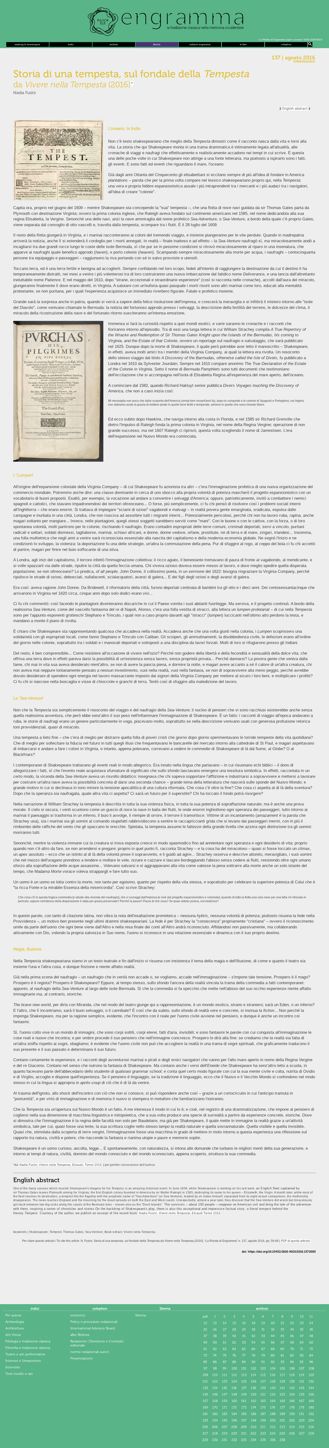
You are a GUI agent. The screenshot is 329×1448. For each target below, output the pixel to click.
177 (282, 1407)
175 (263, 1407)
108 (311, 1368)
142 (292, 1388)
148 (234, 1394)
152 (273, 1394)
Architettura (14, 1328)
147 (224, 1394)
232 (234, 1440)
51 (224, 1342)
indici (70, 44)
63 (224, 1349)
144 (311, 1388)
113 (243, 1375)
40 (234, 1336)
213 (282, 1427)
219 (224, 1433)
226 (292, 1433)
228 (311, 1433)
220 (234, 1433)
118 (292, 1375)
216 (311, 1427)
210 (253, 1427)
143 (301, 1388)
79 (263, 1355)
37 (205, 1336)
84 (311, 1355)
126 (253, 1381)
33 (282, 1329)
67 (263, 1349)
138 (253, 1388)
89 (244, 1362)
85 (205, 1362)
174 (253, 1407)
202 (292, 1420)
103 (263, 1368)
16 (244, 1323)
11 (311, 1316)
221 (244, 1433)
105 (282, 1368)
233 (243, 1440)
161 (243, 1401)
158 (215, 1401)
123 (224, 1381)
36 (311, 1329)
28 (234, 1329)
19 (263, 1323)
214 (292, 1427)
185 (244, 1414)
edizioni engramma (200, 44)
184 (234, 1414)
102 (253, 1368)
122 (215, 1381)
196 (234, 1420)
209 (244, 1427)
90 (253, 1362)
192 (311, 1414)
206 (215, 1427)
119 (301, 1375)
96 (311, 1362)
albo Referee (80, 1335)
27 (224, 1329)
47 (301, 1336)
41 (244, 1336)
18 (253, 1323)
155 (301, 1394)
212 (273, 1427)
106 (292, 1368)
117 (282, 1375)
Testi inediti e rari (19, 1374)
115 (263, 1375)
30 (253, 1329)
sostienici (77, 1315)
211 (263, 1427)
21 (282, 1323)
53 (244, 1342)
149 (244, 1394)
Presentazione (81, 1358)
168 (311, 1401)
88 (234, 1362)
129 (282, 1381)
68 (273, 1349)
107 (301, 1368)
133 (205, 1388)
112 (234, 1375)
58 (292, 1342)
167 (301, 1401)
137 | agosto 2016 (293, 58)
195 (224, 1420)
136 (234, 1388)
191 (301, 1414)
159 (224, 1401)
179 (301, 1407)
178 (292, 1407)
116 (272, 1375)
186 (253, 1414)
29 (244, 1329)
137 (243, 1388)
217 (205, 1433)
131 (301, 1381)
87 (224, 1362)
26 (215, 1329)
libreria (156, 44)
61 (205, 1349)
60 (311, 1342)
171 (224, 1407)
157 (205, 1401)
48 (311, 1336)
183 (224, 1414)
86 (215, 1362)
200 (273, 1420)
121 (205, 1381)
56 (273, 1342)
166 (292, 1401)
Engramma (164, 20)
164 (273, 1401)
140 (273, 1388)
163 (263, 1401)
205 (205, 1427)
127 (263, 1381)
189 (282, 1414)
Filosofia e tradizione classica (27, 1348)
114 (253, 1375)
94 (292, 1362)
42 (253, 1336)
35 (301, 1329)
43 (263, 1336)
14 (224, 1323)
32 (273, 1329)
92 (273, 1362)
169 (205, 1407)
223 (263, 1433)
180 (311, 1407)
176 (272, 1407)
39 (224, 1336)
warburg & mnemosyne (27, 44)
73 (205, 1355)
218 (215, 1433)
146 (215, 1394)
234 (253, 1440)
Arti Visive (13, 1335)
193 (205, 1420)
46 (292, 1336)
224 (273, 1433)
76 (234, 1355)
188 (273, 1414)
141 (282, 1388)
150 (253, 1394)
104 (273, 1368)
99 (224, 1368)
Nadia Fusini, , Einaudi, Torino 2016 (61, 1164)
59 (301, 1342)
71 (301, 1349)
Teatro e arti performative (25, 1354)
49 (205, 1342)
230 (215, 1440)
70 (292, 1349)
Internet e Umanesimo (23, 1361)
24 (311, 1323)
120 (311, 1375)
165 (282, 1401)
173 (243, 1407)
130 (292, 1381)
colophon (286, 44)
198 (253, 1420)
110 (214, 1375)
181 (205, 1414)
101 (243, 1368)
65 (244, 1349)
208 (234, 1427)
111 (224, 1375)
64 (234, 1349)
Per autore (13, 1315)
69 (282, 1349)
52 (234, 1342)
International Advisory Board (92, 1328)
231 (224, 1440)
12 (205, 1323)
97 (205, 1368)
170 (214, 1407)
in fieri (243, 44)
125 (244, 1381)
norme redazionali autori (89, 1352)
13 (215, 1323)
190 (292, 1414)
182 (215, 1414)
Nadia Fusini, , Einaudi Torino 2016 (179, 1213)
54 (253, 1342)
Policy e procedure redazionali (94, 1322)
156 (311, 1394)
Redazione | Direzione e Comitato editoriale (97, 1343)
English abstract (295, 109)
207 (224, 1427)
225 (282, 1433)
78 (253, 1355)
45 (282, 1336)
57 (282, 1342)
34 (292, 1329)
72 (311, 1349)
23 (301, 1323)
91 (263, 1362)
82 (292, 1355)
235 (263, 1440)
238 (282, 1440)
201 (282, 1420)
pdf (205, 1316)
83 (301, 1355)
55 (263, 1342)
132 (311, 1381)
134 (214, 1388)
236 (273, 1440)
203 (301, 1420)
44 (273, 1336)
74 (215, 1355)
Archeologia (14, 1322)
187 (263, 1414)
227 (301, 1433)
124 (234, 1381)
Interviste (12, 1367)
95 (301, 1362)
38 (215, 1336)
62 (215, 1349)
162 (253, 1401)
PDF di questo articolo (295, 1240)
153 (282, 1394)
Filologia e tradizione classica (27, 1341)
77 (243, 1355)
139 (263, 1388)
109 (205, 1375)
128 (273, 1381)
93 (282, 1362)
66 (253, 1349)
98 (215, 1368)
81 (282, 1355)
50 (215, 1342)
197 (243, 1420)
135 (224, 1388)
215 (301, 1427)
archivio (114, 44)
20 (273, 1323)
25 (205, 1329)
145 (205, 1394)
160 (234, 1401)
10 (301, 1316)
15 (234, 1323)
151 (263, 1394)
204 (311, 1420)
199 (263, 1420)
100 (234, 1368)
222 (253, 1433)
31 (263, 1329)
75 (224, 1355)
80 (273, 1355)
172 (234, 1407)
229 (205, 1440)
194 (215, 1420)
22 (292, 1323)
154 (292, 1394)
